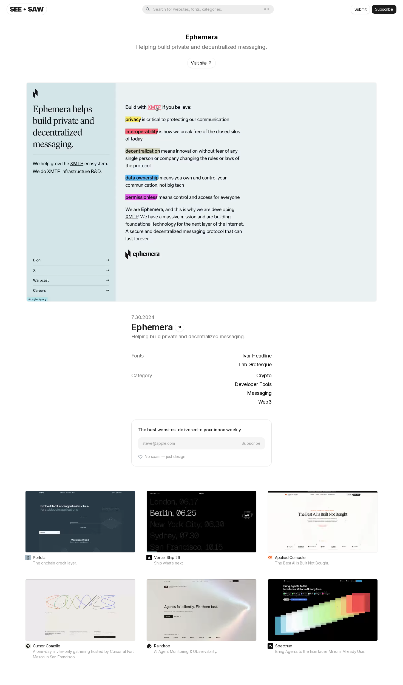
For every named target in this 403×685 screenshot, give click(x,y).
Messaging (259, 393)
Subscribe (384, 9)
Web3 (265, 402)
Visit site (199, 63)
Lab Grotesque (255, 364)
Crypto (264, 375)
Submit (360, 9)
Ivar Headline (257, 356)
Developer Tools (253, 384)
